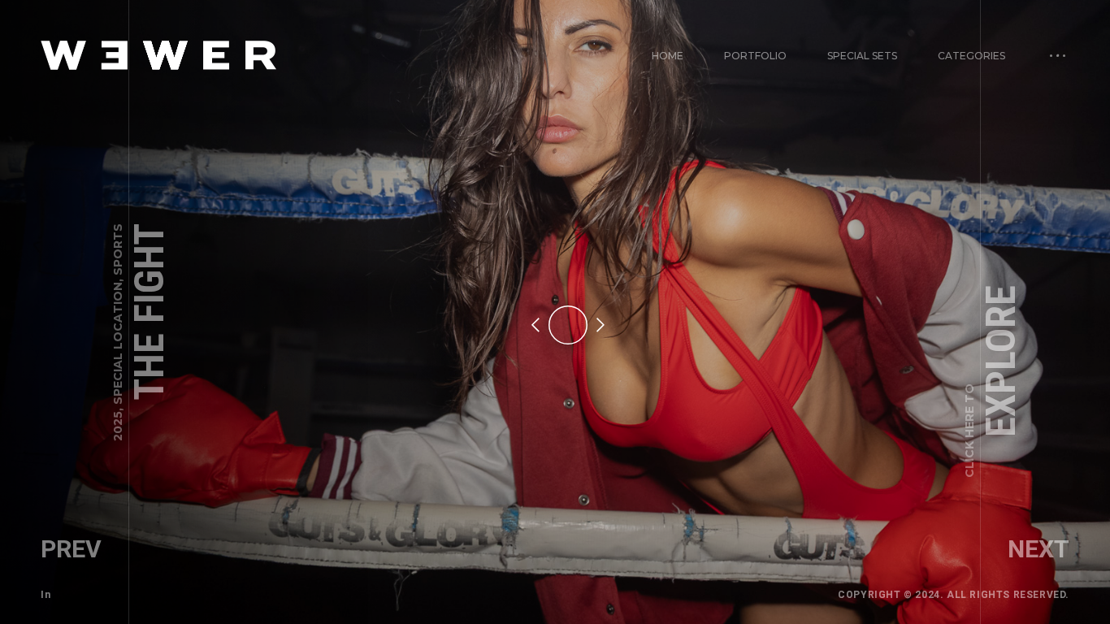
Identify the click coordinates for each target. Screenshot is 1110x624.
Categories (971, 56)
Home (667, 56)
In (45, 594)
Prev (71, 549)
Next (1038, 549)
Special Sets (862, 56)
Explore (993, 381)
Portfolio (755, 56)
